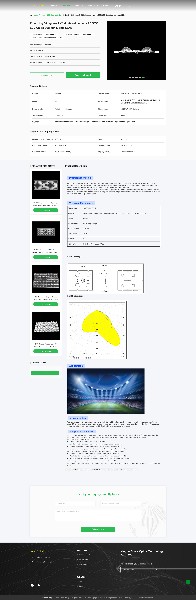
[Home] (39, 6)
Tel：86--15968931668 (41, 557)
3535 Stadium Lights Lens (102, 470)
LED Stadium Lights (54, 15)
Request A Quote (82, 75)
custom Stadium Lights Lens (126, 470)
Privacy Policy (47, 598)
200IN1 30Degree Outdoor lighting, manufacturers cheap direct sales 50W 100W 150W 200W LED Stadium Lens (45, 205)
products (42, 15)
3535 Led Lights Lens (81, 470)
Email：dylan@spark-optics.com (45, 562)
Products (66, 6)
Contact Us (93, 6)
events (106, 6)
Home (54, 6)
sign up (160, 570)
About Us (79, 6)
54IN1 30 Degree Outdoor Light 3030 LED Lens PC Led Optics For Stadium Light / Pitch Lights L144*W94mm (45, 346)
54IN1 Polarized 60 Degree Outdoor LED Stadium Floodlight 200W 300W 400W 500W (45, 299)
